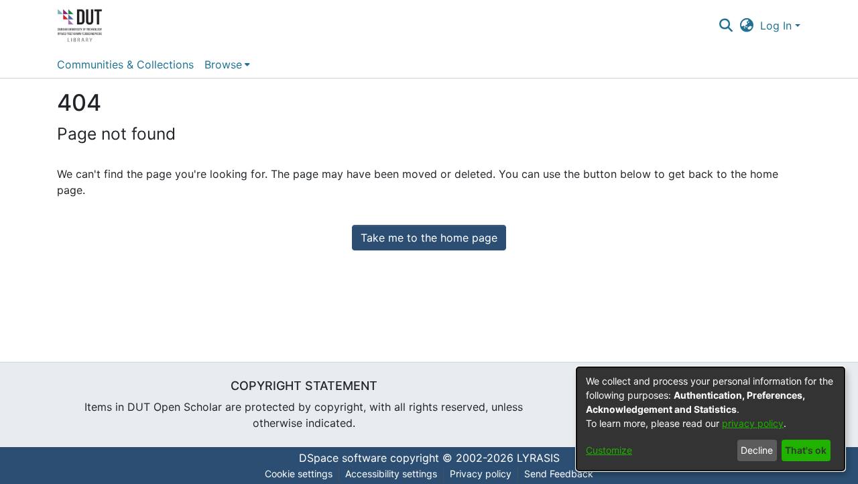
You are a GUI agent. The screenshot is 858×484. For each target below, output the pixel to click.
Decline (757, 450)
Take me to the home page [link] (429, 237)
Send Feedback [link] (558, 473)
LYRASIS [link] (538, 458)
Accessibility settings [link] (391, 473)
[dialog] (710, 419)
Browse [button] (223, 64)
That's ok (805, 450)
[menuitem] (227, 64)
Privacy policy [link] (480, 473)
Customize (609, 450)
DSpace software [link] (343, 458)
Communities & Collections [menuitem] (125, 64)
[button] (725, 25)
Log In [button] (777, 25)
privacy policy (753, 423)
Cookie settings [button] (298, 473)
